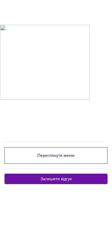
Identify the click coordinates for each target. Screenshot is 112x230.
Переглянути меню (56, 155)
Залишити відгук (56, 178)
